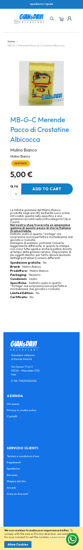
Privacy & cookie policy (21, 410)
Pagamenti (14, 462)
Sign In (69, 18)
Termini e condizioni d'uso (23, 456)
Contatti (12, 416)
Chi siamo (13, 404)
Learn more (57, 537)
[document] (41, 538)
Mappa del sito (16, 481)
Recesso (12, 475)
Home (11, 41)
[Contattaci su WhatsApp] (72, 539)
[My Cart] (61, 19)
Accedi (11, 487)
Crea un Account (17, 493)
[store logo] (31, 18)
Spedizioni (13, 468)
